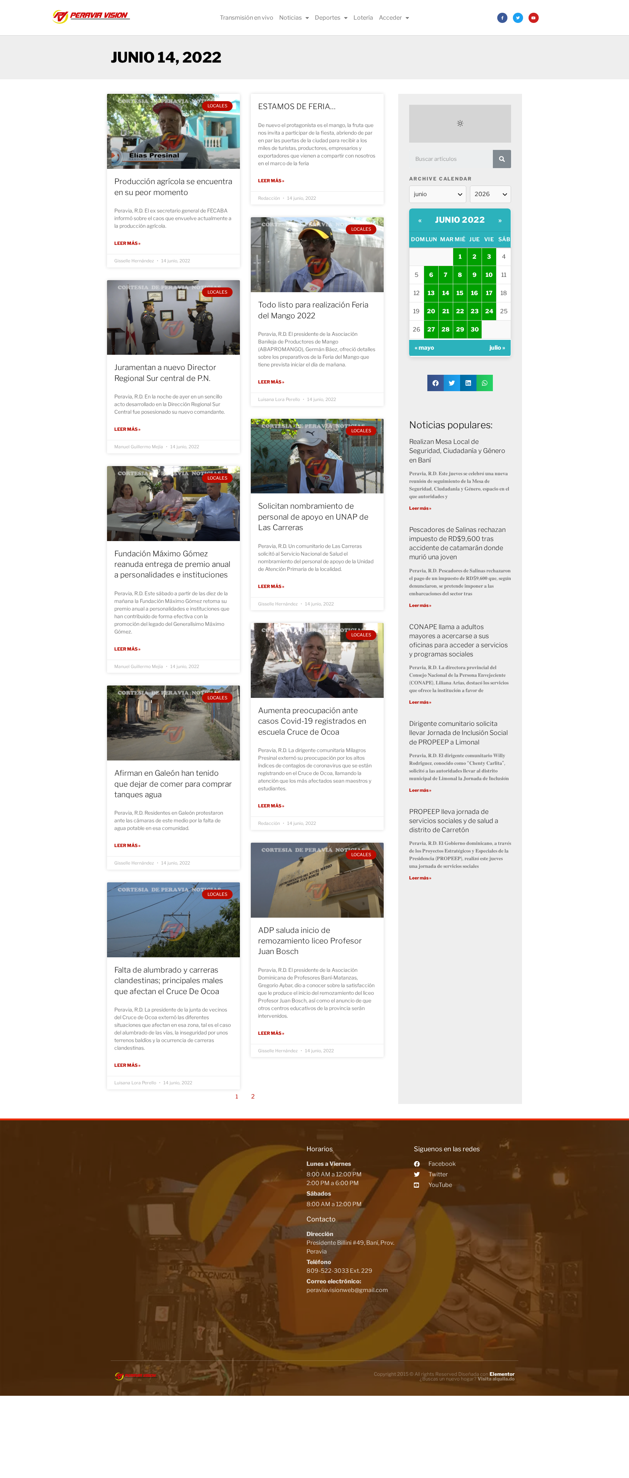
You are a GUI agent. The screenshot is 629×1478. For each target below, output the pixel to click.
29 (460, 329)
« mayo (424, 347)
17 (489, 293)
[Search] (502, 159)
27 (431, 329)
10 (489, 274)
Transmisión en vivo (246, 17)
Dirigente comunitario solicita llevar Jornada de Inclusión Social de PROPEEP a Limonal (458, 733)
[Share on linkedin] (468, 383)
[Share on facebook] (435, 383)
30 (475, 329)
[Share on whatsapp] (484, 383)
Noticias (290, 17)
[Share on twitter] (452, 383)
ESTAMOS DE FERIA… (297, 106)
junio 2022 (460, 220)
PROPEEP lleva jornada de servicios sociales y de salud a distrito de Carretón (453, 821)
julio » (497, 347)
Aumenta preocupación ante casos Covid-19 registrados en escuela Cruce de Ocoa (312, 721)
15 (459, 293)
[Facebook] (502, 18)
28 (446, 329)
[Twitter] (518, 18)
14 (445, 293)
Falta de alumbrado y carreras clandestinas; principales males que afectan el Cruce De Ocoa (168, 980)
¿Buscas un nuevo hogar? (467, 1379)
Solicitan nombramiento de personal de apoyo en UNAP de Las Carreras (313, 516)
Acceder (390, 17)
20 (431, 311)
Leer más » (127, 243)
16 (474, 293)
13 (431, 293)
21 (445, 311)
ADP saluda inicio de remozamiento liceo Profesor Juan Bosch (310, 941)
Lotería (363, 17)
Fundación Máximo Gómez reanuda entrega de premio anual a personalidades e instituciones (172, 564)
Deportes (327, 17)
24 (489, 311)
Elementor (502, 1374)
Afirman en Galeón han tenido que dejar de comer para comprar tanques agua (173, 783)
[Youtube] (534, 18)
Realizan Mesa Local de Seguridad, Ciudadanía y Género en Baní (457, 451)
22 (460, 311)
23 (475, 311)
